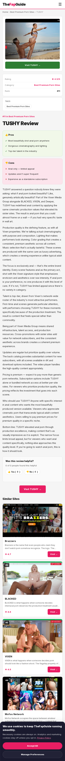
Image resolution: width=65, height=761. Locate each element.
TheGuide (14, 4)
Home (5, 12)
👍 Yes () (14, 472)
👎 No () (32, 472)
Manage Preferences (32, 754)
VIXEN (8, 656)
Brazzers (10, 541)
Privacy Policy (44, 738)
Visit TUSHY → (32, 65)
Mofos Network (14, 714)
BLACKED (10, 598)
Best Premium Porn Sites (22, 12)
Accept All (32, 746)
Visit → (54, 554)
